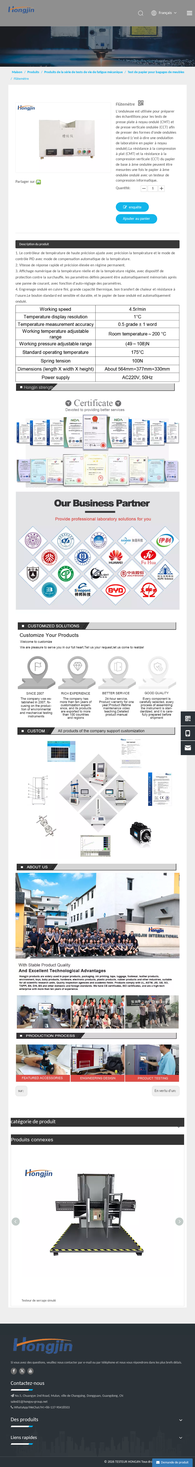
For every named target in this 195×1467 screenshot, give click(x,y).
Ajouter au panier (136, 219)
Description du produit (34, 244)
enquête (135, 207)
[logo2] (67, 1345)
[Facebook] (14, 1371)
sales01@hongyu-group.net (29, 1402)
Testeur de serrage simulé (39, 1300)
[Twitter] (22, 1371)
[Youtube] (30, 1371)
